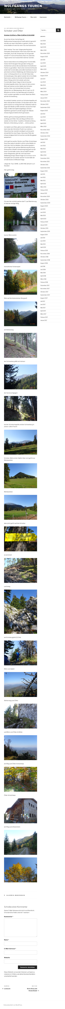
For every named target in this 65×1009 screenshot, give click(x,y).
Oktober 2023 (44, 104)
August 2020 (44, 206)
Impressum (43, 17)
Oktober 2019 (44, 228)
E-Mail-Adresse (10, 948)
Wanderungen (20, 895)
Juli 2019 (42, 237)
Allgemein (10, 895)
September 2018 (45, 260)
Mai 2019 (43, 244)
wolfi (22, 28)
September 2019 (45, 231)
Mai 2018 (43, 272)
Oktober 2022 (44, 133)
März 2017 (43, 314)
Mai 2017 (42, 307)
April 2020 (43, 218)
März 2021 (43, 187)
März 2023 (43, 126)
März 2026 (43, 50)
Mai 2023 (43, 120)
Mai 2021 (42, 180)
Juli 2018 (42, 266)
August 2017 (44, 298)
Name (6, 940)
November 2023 (45, 101)
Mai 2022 (43, 148)
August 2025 (44, 56)
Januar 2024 (43, 98)
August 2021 (44, 171)
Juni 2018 (43, 269)
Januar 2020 (43, 225)
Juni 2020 (43, 212)
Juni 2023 (43, 117)
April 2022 (43, 152)
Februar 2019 (44, 250)
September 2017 (45, 295)
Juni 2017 (42, 304)
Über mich (33, 17)
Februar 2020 (44, 222)
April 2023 (43, 123)
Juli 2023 (42, 114)
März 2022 (43, 155)
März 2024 (43, 91)
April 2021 (43, 183)
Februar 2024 (44, 94)
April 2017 (43, 311)
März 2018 (43, 279)
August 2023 (44, 110)
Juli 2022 (42, 142)
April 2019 (43, 247)
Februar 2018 (44, 282)
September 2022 (45, 136)
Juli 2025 (42, 59)
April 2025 (43, 66)
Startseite (7, 17)
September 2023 (45, 107)
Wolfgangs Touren (23, 6)
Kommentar (8, 916)
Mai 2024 (43, 85)
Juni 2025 (43, 63)
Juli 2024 (42, 78)
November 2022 (45, 129)
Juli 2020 (42, 209)
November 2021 (45, 161)
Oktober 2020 (44, 199)
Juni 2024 (43, 82)
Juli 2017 (42, 301)
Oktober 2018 (44, 256)
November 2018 (45, 253)
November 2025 (45, 53)
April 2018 (43, 276)
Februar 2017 (44, 317)
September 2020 (45, 203)
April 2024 (43, 88)
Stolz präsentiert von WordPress (13, 1005)
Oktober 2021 (44, 164)
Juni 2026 (43, 40)
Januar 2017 (43, 320)
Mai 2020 (43, 215)
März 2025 (43, 69)
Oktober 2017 (44, 291)
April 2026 (43, 47)
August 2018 (44, 263)
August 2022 (44, 139)
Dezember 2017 (44, 285)
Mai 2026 (43, 44)
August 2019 (44, 234)
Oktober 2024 (44, 72)
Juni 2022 (43, 145)
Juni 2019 (43, 241)
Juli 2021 (42, 174)
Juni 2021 (42, 177)
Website (7, 957)
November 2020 (45, 196)
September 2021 (45, 167)
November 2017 (45, 288)
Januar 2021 (43, 193)
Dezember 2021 (44, 158)
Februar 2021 (44, 190)
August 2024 (44, 75)
